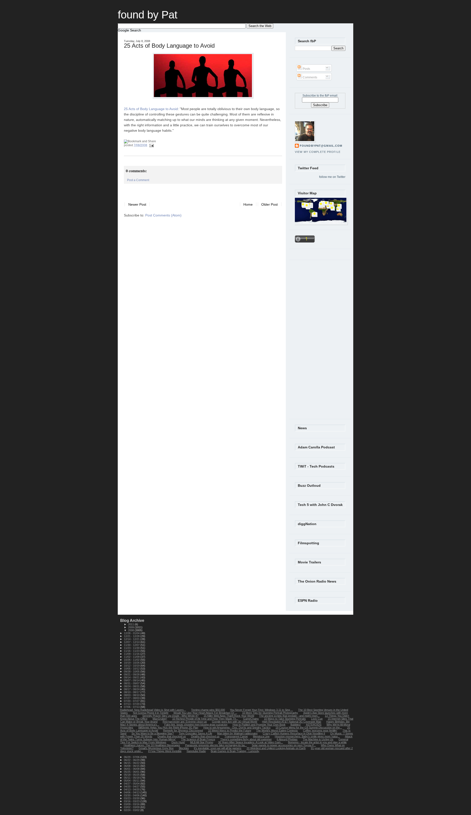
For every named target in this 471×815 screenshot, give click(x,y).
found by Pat (147, 15)
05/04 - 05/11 (132, 780)
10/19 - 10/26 (132, 662)
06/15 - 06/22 (132, 762)
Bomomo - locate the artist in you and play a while (317, 742)
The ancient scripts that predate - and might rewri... (289, 715)
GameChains (251, 718)
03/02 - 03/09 (132, 807)
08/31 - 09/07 (132, 683)
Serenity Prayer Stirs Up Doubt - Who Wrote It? (170, 715)
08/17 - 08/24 (132, 689)
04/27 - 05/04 (132, 783)
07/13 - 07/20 (132, 703)
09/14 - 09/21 (132, 677)
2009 (131, 627)
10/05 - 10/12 (132, 668)
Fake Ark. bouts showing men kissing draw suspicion (195, 724)
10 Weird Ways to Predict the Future (229, 730)
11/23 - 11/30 (132, 647)
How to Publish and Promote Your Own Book (259, 724)
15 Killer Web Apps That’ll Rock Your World (229, 715)
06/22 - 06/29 (132, 759)
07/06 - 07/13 (132, 706)
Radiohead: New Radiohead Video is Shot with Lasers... (153, 709)
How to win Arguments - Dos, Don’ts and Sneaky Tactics (237, 727)
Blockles (184, 748)
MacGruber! (160, 718)
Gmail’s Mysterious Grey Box (156, 748)
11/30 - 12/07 (132, 644)
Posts (306, 69)
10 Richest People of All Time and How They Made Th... (205, 718)
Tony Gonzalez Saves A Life (195, 733)
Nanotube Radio (196, 751)
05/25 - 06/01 (132, 771)
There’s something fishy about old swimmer (246, 739)
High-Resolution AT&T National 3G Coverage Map (291, 721)
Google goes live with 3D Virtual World (234, 721)
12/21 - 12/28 (132, 636)
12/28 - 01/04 (132, 633)
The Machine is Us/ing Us (318, 739)
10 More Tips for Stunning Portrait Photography (270, 712)
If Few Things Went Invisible (165, 751)
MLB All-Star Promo (201, 742)
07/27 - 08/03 (132, 698)
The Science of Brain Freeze (198, 739)
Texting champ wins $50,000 (208, 709)
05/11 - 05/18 (132, 777)
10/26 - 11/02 (132, 659)
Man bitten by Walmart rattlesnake (237, 733)
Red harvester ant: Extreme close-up (185, 721)
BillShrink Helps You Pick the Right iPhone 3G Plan (168, 727)
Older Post (269, 204)
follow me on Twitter (332, 177)
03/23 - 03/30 (132, 798)
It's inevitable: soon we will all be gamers (217, 748)
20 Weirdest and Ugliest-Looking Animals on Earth (276, 748)
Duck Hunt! (178, 742)
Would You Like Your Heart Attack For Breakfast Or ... (205, 712)
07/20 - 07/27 (132, 701)
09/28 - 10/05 (132, 671)
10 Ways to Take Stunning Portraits (285, 718)
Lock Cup (317, 718)
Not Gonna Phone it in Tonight (150, 712)
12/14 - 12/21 (132, 639)
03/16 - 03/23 (132, 801)
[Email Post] (151, 145)
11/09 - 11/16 (132, 653)
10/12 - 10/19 (132, 665)
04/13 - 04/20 (132, 789)
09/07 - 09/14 (132, 680)
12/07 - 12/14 (132, 642)
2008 (131, 630)
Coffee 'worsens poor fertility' (320, 730)
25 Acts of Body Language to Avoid (169, 46)
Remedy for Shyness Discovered (183, 730)
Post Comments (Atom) (163, 215)
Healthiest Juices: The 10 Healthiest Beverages (152, 745)
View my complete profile (317, 151)
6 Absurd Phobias (287, 739)
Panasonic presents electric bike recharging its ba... (216, 745)
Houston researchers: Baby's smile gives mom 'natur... (307, 736)
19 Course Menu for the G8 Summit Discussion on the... (308, 727)
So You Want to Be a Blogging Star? (152, 733)
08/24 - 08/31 (132, 686)
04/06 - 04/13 (132, 792)
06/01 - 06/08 (132, 768)
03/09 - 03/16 (132, 804)
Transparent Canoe (236, 736)
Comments (309, 77)
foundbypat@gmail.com (321, 145)
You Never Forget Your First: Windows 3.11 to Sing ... (261, 709)
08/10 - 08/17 (132, 692)
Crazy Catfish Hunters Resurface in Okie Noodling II (294, 733)
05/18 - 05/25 (132, 774)
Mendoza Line (261, 736)
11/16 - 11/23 (132, 650)
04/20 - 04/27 (132, 786)
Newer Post (137, 204)
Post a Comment (138, 180)
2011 (131, 624)
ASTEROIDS (313, 724)
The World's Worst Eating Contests (277, 730)
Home (248, 204)
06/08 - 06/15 (132, 765)
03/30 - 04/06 (132, 795)
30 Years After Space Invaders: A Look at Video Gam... (250, 742)
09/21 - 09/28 (132, 674)
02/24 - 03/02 (132, 810)
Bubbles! (295, 724)
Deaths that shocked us (171, 736)
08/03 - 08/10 (132, 695)
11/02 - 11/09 (132, 656)
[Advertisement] (181, 191)
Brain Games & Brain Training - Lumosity (235, 751)
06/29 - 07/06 (132, 757)
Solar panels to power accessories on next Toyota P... (284, 745)
